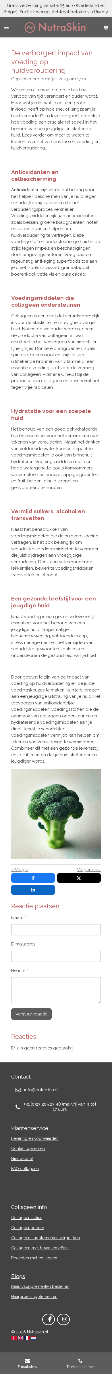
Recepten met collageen (34, 1258)
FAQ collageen (25, 1168)
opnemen (36, 1148)
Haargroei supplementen (34, 1296)
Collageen (22, 316)
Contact (18, 1148)
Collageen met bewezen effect (40, 1248)
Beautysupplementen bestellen (40, 1286)
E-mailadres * (24, 944)
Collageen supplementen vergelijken (45, 1237)
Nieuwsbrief (22, 1158)
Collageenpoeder (27, 1227)
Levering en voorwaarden (35, 1138)
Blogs (18, 1276)
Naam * (18, 917)
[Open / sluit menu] (6, 27)
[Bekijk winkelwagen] (105, 27)
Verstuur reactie (31, 1014)
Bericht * (19, 970)
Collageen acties (26, 1217)
